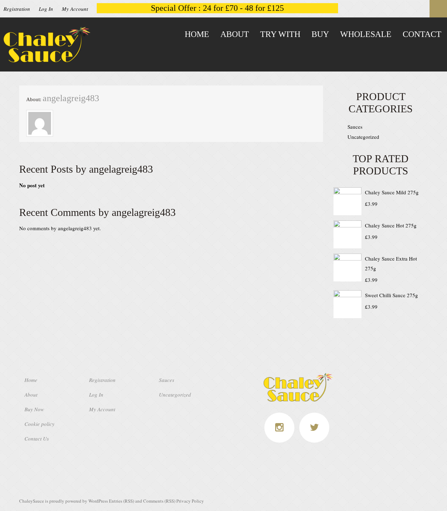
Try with (280, 34)
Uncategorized (363, 136)
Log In (46, 8)
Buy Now (34, 409)
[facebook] (279, 428)
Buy (320, 34)
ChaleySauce (31, 501)
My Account (75, 8)
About (234, 34)
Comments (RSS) (159, 501)
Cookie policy (39, 423)
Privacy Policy (190, 501)
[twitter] (314, 428)
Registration (16, 8)
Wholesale (365, 34)
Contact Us (36, 438)
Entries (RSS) (121, 501)
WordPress (98, 501)
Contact (422, 34)
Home (197, 34)
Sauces (354, 126)
